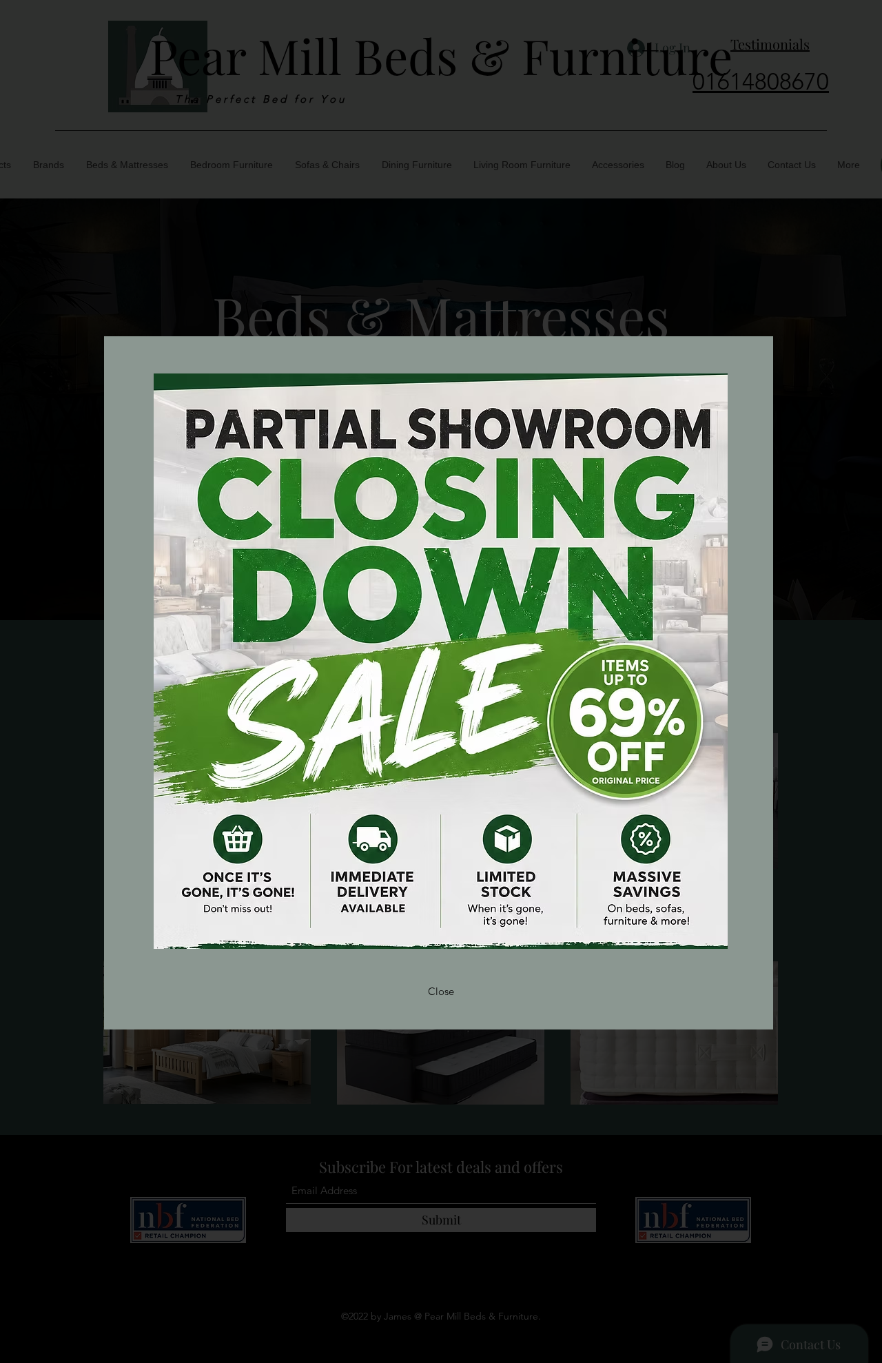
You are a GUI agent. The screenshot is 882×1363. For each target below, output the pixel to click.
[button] (441, 991)
